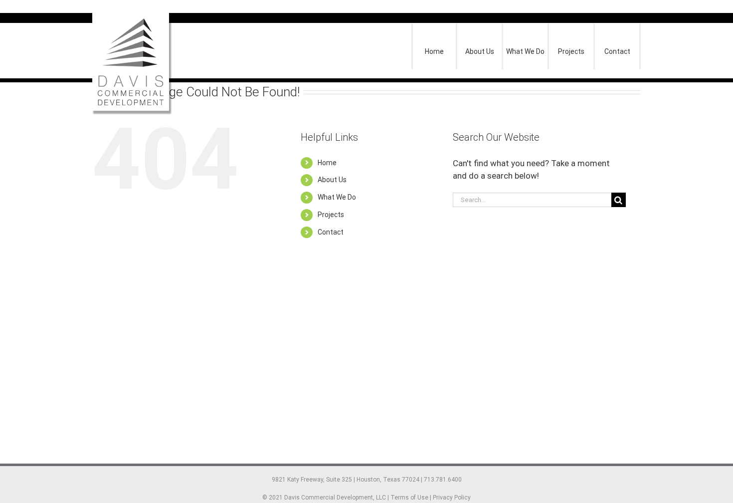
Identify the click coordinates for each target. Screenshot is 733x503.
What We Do (337, 197)
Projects (331, 215)
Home (327, 163)
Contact (331, 232)
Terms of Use (409, 497)
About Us (332, 180)
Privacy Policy (452, 497)
